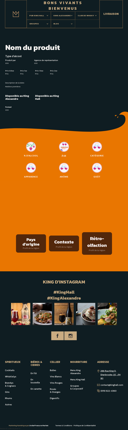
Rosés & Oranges (55, 390)
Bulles (53, 370)
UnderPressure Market (38, 425)
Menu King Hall (77, 379)
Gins (7, 392)
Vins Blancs (56, 376)
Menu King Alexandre (75, 372)
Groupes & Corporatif (76, 387)
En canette (36, 388)
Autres (8, 404)
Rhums (8, 398)
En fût (34, 373)
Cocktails (9, 370)
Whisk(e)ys (10, 376)
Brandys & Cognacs (10, 384)
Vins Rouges (56, 382)
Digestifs (54, 398)
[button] (39, 16)
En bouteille (35, 381)
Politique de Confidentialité (85, 425)
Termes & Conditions (63, 425)
